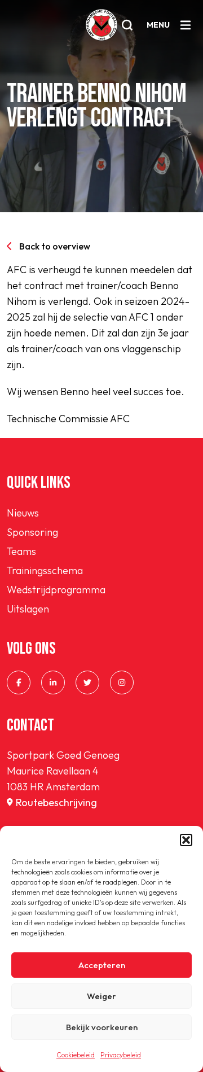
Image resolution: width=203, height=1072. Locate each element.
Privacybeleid (120, 1055)
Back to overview (54, 246)
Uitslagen (28, 608)
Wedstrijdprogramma (56, 589)
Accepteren (101, 965)
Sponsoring (32, 532)
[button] (186, 840)
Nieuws (23, 512)
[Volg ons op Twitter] (87, 682)
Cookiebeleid (75, 1055)
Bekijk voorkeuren (102, 1027)
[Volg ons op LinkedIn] (53, 682)
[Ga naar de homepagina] (101, 25)
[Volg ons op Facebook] (18, 682)
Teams (21, 551)
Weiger (101, 996)
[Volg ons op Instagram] (122, 682)
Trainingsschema (45, 570)
